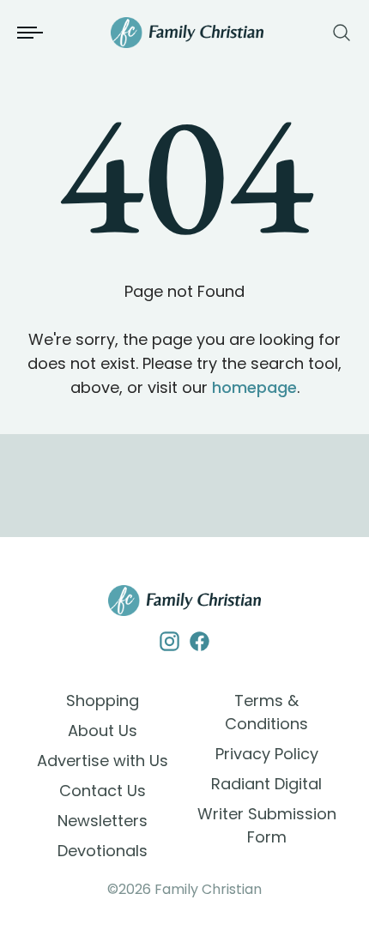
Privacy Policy (266, 753)
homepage (254, 387)
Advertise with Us (102, 760)
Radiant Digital (266, 783)
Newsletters (102, 820)
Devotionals (102, 850)
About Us (102, 730)
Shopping (102, 700)
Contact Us (102, 790)
